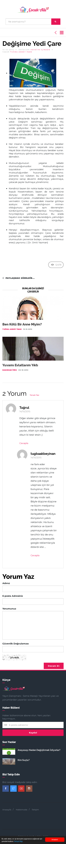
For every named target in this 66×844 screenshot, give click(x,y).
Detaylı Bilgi (18, 841)
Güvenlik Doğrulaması (15, 643)
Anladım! (55, 839)
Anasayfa (6, 809)
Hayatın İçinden (40, 50)
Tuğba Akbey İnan (21, 52)
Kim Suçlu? (24, 760)
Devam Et (53, 666)
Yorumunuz (9, 608)
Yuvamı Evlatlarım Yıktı (20, 365)
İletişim (35, 809)
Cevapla (23, 443)
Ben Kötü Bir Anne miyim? (22, 324)
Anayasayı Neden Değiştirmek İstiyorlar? (39, 750)
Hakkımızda (21, 809)
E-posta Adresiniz (12, 596)
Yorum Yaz (34, 395)
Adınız (6, 583)
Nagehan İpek (9, 370)
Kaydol (33, 732)
